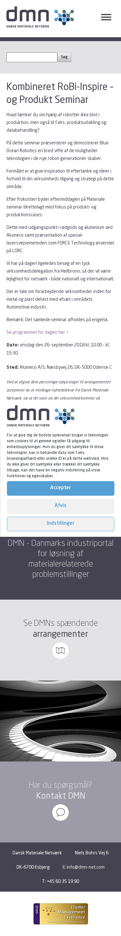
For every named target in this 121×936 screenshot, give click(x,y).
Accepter (60, 488)
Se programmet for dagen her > (37, 332)
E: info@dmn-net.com (84, 867)
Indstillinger (61, 523)
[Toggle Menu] (106, 17)
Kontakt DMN (60, 796)
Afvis (60, 505)
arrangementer (60, 634)
